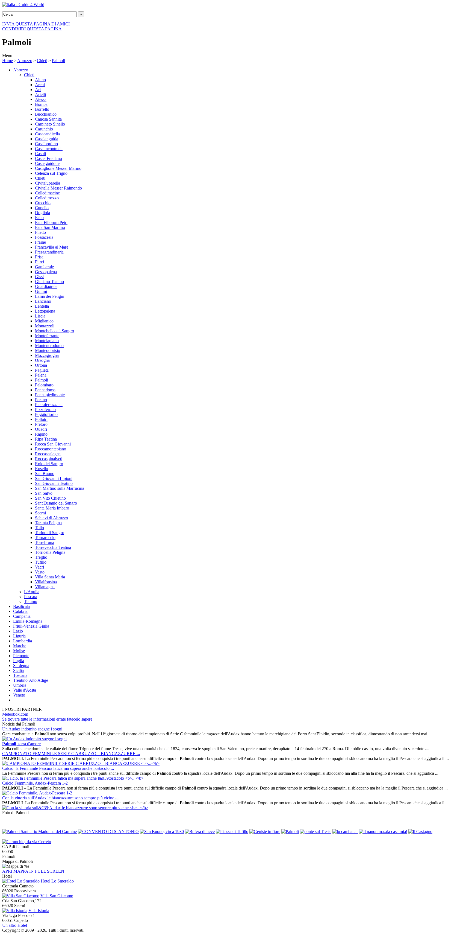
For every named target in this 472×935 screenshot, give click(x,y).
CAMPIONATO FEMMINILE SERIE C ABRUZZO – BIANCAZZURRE (71, 753)
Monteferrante (47, 335)
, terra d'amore (21, 743)
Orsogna (42, 360)
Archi (40, 84)
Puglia (18, 660)
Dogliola (42, 212)
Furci (39, 262)
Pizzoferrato (45, 409)
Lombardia (22, 641)
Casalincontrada (49, 148)
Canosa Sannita (48, 119)
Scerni (40, 513)
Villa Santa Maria (50, 577)
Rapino (41, 434)
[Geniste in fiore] (264, 831)
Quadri (41, 429)
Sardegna (21, 665)
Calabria (20, 611)
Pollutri (41, 419)
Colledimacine (47, 193)
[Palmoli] (290, 831)
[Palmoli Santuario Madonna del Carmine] (39, 831)
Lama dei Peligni (49, 296)
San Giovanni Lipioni (53, 478)
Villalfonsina (46, 581)
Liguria (19, 636)
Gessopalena (46, 271)
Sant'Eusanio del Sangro (56, 503)
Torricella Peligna (50, 552)
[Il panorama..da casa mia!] (383, 831)
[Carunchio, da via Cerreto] (26, 841)
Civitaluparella (47, 183)
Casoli (40, 153)
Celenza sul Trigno (51, 173)
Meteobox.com (15, 714)
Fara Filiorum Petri (51, 222)
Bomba (41, 104)
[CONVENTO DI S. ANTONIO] (108, 831)
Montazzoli (44, 326)
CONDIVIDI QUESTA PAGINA (32, 29)
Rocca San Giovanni (53, 444)
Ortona (41, 365)
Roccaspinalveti (48, 458)
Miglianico (44, 321)
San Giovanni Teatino (54, 483)
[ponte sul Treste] (315, 831)
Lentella (42, 306)
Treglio (41, 557)
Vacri (39, 567)
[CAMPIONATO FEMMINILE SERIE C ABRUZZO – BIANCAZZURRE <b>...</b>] (81, 763)
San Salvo (43, 493)
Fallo (39, 217)
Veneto (19, 695)
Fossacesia (44, 237)
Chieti (42, 60)
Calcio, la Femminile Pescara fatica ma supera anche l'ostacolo (58, 768)
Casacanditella (47, 134)
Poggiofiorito (46, 414)
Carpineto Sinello (50, 124)
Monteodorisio (47, 350)
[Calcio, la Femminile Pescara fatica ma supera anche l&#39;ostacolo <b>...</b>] (73, 778)
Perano (41, 399)
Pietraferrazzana (49, 404)
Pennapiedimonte (50, 394)
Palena (40, 375)
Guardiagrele (46, 286)
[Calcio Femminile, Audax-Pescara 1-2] (37, 793)
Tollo (39, 527)
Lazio (18, 631)
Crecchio (43, 202)
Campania (22, 616)
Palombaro (44, 385)
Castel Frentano (48, 158)
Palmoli (58, 60)
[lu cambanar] (345, 831)
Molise (19, 650)
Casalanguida (46, 138)
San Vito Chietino (50, 498)
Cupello (42, 207)
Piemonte (21, 655)
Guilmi (41, 291)
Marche (19, 645)
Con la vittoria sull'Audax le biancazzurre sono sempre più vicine (60, 798)
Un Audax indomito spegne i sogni (32, 729)
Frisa (39, 257)
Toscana (20, 675)
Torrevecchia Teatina (53, 547)
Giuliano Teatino (49, 281)
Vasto (40, 572)
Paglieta (42, 370)
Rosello (41, 468)
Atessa (40, 99)
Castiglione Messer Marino (58, 168)
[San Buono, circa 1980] (162, 831)
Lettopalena (45, 311)
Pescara (30, 596)
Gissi (39, 276)
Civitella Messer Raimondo (58, 188)
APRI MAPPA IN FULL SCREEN (33, 871)
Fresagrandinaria (49, 252)
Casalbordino (46, 143)
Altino (40, 79)
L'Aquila (31, 591)
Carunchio (44, 129)
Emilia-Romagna (27, 621)
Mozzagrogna (47, 355)
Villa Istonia (38, 910)
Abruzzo (24, 60)
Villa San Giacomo (56, 895)
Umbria (19, 685)
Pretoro (41, 424)
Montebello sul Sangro (54, 330)
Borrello (42, 109)
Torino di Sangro (49, 532)
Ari (38, 89)
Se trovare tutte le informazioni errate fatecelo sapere (47, 719)
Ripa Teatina (46, 439)
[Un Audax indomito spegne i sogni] (34, 738)
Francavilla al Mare (51, 247)
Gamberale (44, 266)
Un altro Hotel (14, 925)
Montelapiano (47, 340)
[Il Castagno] (420, 831)
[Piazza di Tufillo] (232, 831)
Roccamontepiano (50, 449)
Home (7, 60)
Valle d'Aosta (24, 690)
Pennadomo (45, 390)
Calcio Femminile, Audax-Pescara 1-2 (35, 783)
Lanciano (43, 301)
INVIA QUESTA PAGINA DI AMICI (36, 24)
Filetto (40, 232)
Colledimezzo (47, 198)
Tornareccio (45, 537)
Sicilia (18, 670)
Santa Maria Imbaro (52, 508)
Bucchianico (46, 114)
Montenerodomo (49, 345)
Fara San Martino (50, 227)
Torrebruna (44, 542)
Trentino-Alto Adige (30, 680)
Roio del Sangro (49, 463)
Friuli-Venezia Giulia (31, 626)
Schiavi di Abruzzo (51, 517)
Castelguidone (47, 163)
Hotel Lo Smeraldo (57, 881)
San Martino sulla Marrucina (59, 488)
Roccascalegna (48, 454)
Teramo (30, 601)
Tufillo (40, 562)
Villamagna (45, 586)
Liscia (40, 316)
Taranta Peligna (48, 522)
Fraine (40, 242)
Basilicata (21, 606)
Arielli (40, 94)
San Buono (44, 473)
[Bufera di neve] (200, 831)
